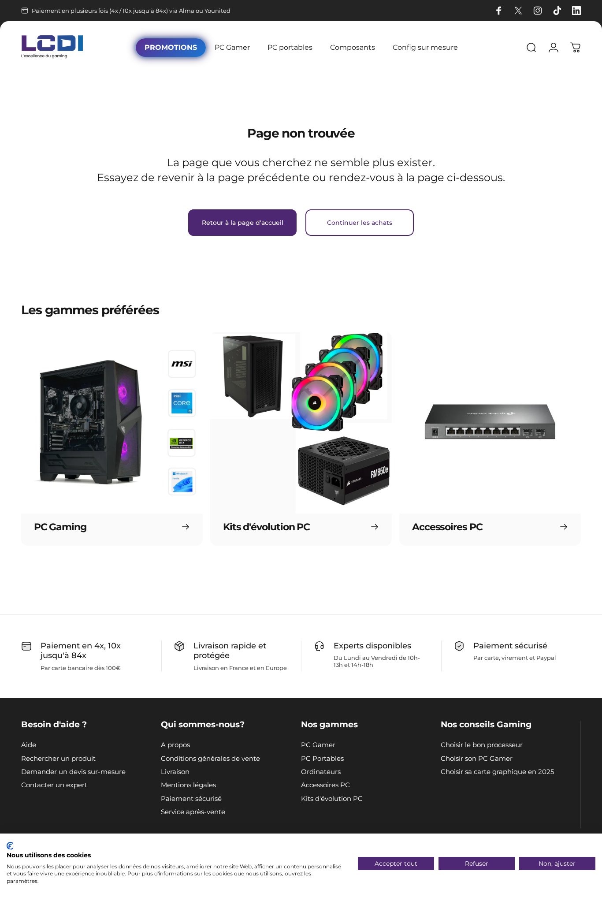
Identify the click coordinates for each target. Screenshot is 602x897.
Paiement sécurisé (191, 799)
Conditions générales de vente (210, 759)
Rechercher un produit (58, 759)
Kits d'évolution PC (332, 799)
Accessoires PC (325, 785)
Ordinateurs (321, 772)
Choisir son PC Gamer (477, 759)
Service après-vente (193, 812)
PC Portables (322, 759)
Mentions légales (188, 785)
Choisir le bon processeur (482, 745)
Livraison (175, 772)
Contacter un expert (54, 785)
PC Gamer (318, 745)
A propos (175, 745)
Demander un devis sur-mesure (73, 772)
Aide (28, 745)
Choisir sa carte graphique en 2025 (497, 772)
